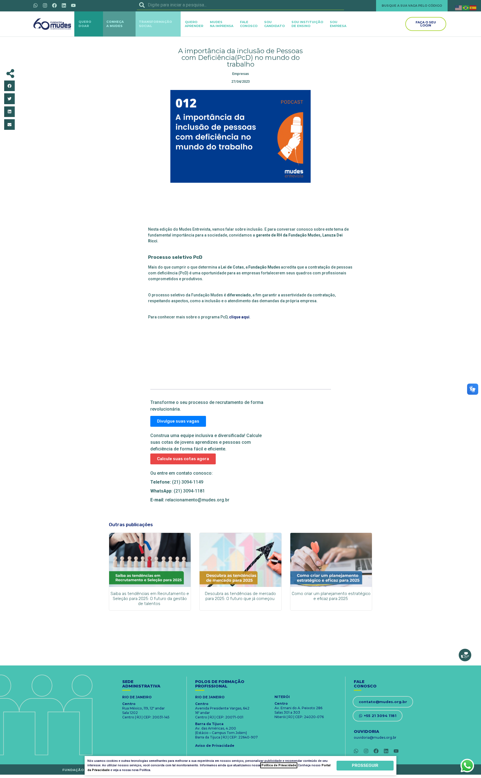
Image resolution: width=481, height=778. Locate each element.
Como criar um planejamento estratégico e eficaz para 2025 (331, 596)
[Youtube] (73, 5)
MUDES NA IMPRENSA (221, 24)
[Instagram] (45, 5)
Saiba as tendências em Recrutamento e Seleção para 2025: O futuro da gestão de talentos (150, 598)
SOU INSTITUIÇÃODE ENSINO (307, 24)
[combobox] (240, 5)
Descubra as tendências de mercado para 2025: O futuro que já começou (240, 596)
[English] (458, 7)
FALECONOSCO (248, 24)
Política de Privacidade (278, 765)
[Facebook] (54, 5)
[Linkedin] (63, 5)
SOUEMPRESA (338, 24)
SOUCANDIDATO (274, 24)
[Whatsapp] (35, 5)
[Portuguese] (466, 7)
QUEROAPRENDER (194, 24)
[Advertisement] (240, 206)
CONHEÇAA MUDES (115, 24)
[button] (9, 86)
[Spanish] (473, 7)
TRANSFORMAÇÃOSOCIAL (155, 24)
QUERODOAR (84, 24)
